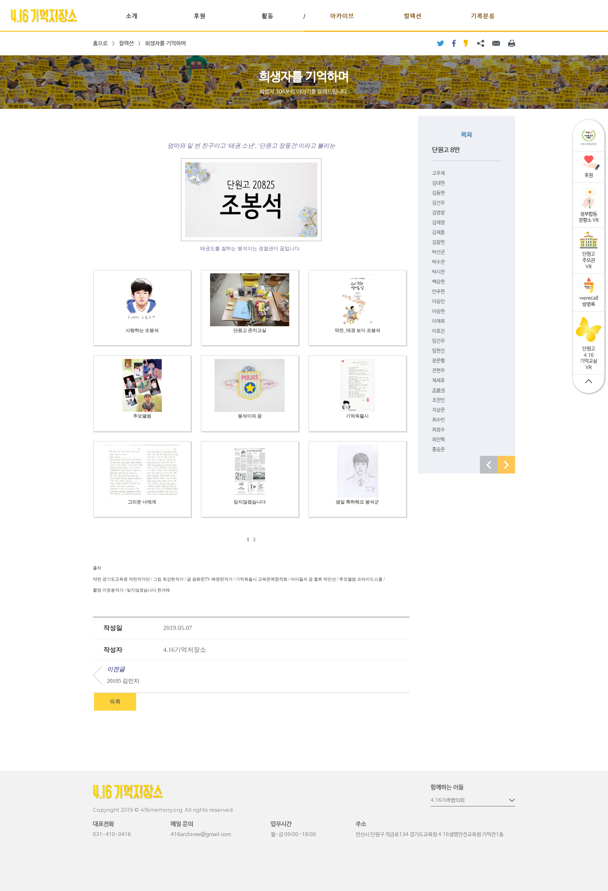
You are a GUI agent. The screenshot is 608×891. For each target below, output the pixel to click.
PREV (489, 465)
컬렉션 (413, 16)
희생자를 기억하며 (165, 43)
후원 (200, 16)
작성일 (112, 627)
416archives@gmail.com (201, 834)
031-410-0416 (112, 834)
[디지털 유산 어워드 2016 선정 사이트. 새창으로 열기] (588, 137)
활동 (268, 16)
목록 (115, 702)
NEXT (506, 465)
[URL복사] (480, 43)
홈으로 (100, 43)
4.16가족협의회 (447, 800)
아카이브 (342, 16)
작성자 (112, 649)
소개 (132, 16)
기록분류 (483, 16)
